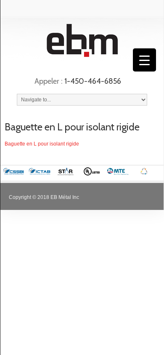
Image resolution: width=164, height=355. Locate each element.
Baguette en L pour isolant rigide (72, 127)
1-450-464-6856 (92, 81)
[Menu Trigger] (144, 60)
